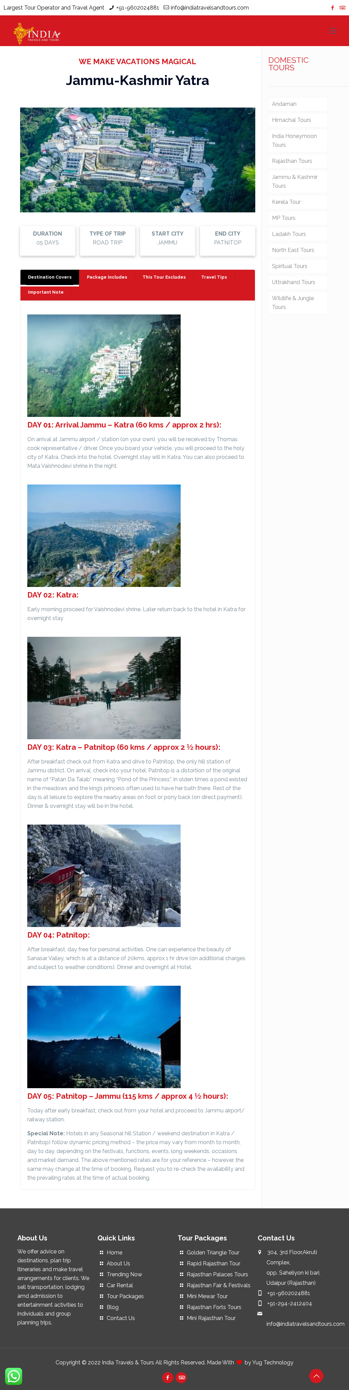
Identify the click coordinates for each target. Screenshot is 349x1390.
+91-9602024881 (137, 7)
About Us (118, 1263)
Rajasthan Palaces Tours (217, 1274)
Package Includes (107, 277)
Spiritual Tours (289, 266)
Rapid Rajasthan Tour (213, 1263)
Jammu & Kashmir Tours (295, 181)
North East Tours (293, 250)
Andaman (284, 104)
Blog (113, 1307)
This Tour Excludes (164, 277)
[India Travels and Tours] (36, 30)
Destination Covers (50, 277)
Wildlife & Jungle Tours (293, 302)
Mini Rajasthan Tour (211, 1318)
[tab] (49, 277)
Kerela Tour (286, 202)
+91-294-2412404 (289, 1303)
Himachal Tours (291, 120)
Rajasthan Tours (292, 161)
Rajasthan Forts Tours (214, 1307)
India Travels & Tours (128, 1362)
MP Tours (283, 218)
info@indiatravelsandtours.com (210, 7)
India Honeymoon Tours (294, 140)
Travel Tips (214, 277)
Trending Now (124, 1274)
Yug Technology (272, 1362)
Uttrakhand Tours (293, 282)
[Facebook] (332, 8)
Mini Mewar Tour (207, 1296)
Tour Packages (125, 1296)
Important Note (46, 292)
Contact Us (121, 1318)
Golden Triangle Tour (213, 1252)
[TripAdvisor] (342, 8)
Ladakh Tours (289, 234)
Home (114, 1252)
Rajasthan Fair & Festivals (219, 1285)
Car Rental (120, 1285)
